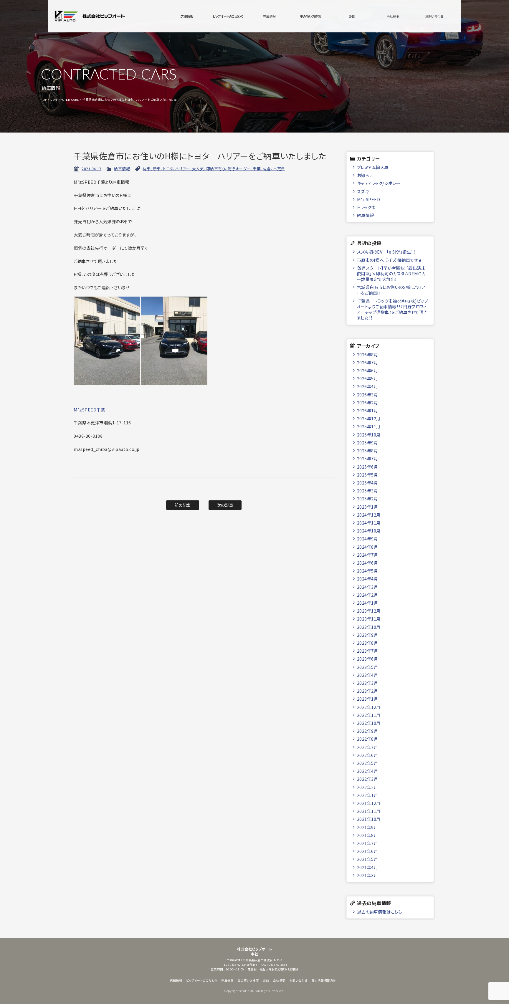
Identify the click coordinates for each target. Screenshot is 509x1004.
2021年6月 (367, 851)
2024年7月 (367, 555)
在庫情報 (269, 16)
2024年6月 (367, 562)
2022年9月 (367, 731)
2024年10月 (369, 530)
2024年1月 (367, 603)
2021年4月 (367, 867)
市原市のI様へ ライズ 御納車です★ (389, 260)
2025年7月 (367, 458)
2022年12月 (369, 707)
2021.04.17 (91, 168)
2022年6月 (367, 755)
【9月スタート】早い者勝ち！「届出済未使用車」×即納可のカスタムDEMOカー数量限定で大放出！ (391, 273)
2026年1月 (367, 410)
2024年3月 (367, 587)
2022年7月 (367, 747)
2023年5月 (367, 667)
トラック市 (366, 207)
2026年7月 (367, 362)
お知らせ (365, 175)
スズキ (363, 191)
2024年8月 (367, 547)
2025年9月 (367, 442)
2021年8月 (367, 835)
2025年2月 (367, 498)
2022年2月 (367, 787)
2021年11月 (369, 811)
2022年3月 (367, 779)
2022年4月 (367, 771)
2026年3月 (367, 394)
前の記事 (182, 505)
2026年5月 (367, 378)
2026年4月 (367, 386)
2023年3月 (367, 683)
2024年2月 (367, 595)
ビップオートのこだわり (228, 16)
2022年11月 (369, 715)
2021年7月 (367, 843)
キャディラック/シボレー (378, 183)
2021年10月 (369, 819)
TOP (44, 99)
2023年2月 (367, 691)
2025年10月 (369, 434)
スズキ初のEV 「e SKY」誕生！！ (386, 251)
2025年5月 (367, 474)
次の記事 (225, 505)
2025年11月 (369, 426)
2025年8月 (367, 450)
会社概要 (393, 16)
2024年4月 (367, 578)
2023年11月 (369, 618)
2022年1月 (367, 795)
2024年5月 (367, 570)
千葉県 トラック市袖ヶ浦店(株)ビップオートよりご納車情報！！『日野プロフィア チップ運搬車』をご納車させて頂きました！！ (392, 309)
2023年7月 (367, 651)
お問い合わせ (434, 16)
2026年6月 (367, 370)
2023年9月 (367, 635)
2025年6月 (367, 466)
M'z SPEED (368, 199)
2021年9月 (367, 827)
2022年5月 (367, 763)
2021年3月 (367, 875)
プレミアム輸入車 (373, 167)
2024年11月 (369, 522)
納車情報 (122, 168)
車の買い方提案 (310, 16)
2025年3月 (367, 490)
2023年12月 (369, 610)
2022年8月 (367, 739)
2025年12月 (369, 418)
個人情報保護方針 (324, 980)
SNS (352, 16)
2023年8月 (367, 643)
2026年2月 (367, 402)
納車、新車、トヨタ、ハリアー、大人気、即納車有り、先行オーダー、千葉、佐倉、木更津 (214, 168)
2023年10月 (369, 627)
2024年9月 (367, 538)
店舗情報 (187, 16)
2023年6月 (367, 658)
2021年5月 (367, 859)
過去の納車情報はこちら (379, 911)
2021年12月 (369, 803)
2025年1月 (367, 507)
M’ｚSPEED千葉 (89, 409)
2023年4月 (367, 675)
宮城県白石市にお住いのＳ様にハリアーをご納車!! (391, 289)
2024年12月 (369, 514)
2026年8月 (367, 354)
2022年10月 (369, 723)
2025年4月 (367, 482)
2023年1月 (367, 699)
